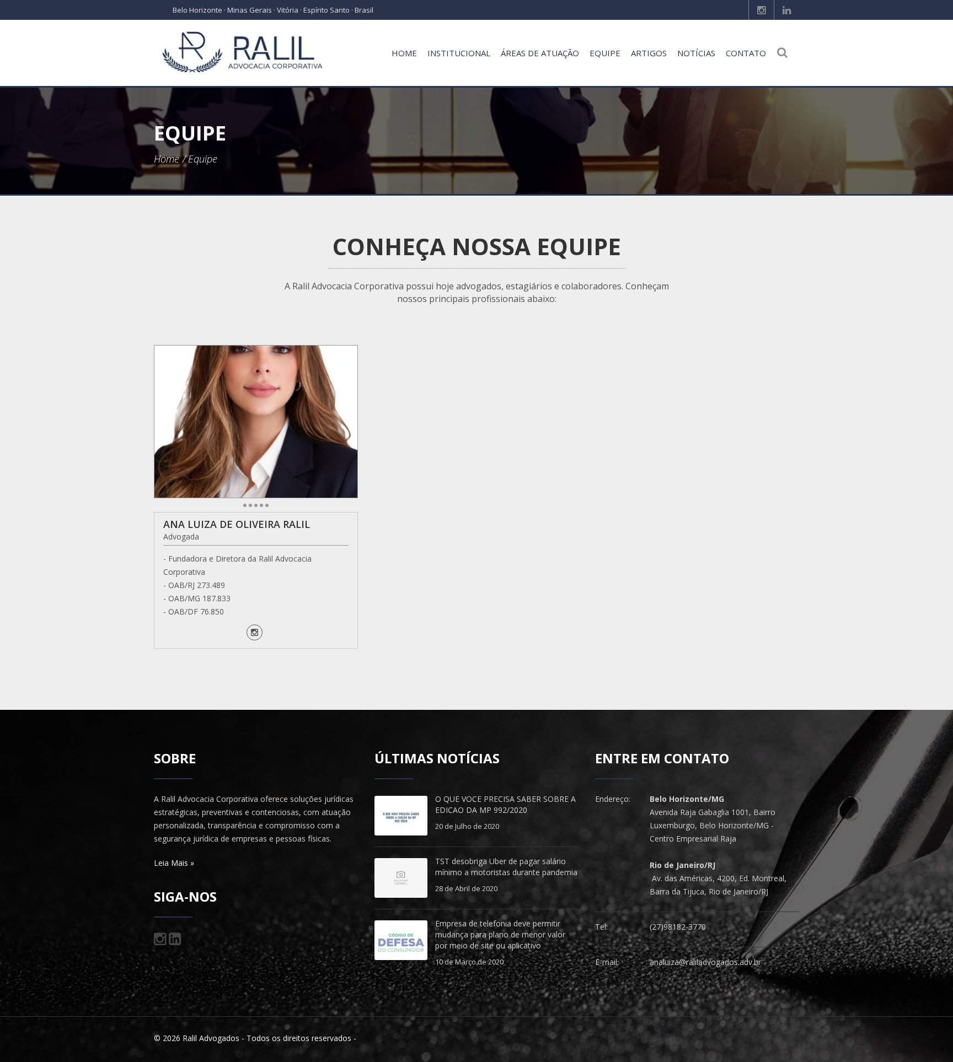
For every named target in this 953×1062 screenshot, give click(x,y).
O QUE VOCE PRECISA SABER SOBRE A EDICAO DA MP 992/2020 (505, 804)
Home (404, 52)
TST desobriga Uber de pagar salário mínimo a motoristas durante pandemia (506, 866)
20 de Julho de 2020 (467, 826)
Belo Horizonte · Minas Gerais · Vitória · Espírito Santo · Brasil (273, 10)
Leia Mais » (174, 863)
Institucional (458, 52)
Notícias (696, 52)
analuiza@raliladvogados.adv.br (705, 962)
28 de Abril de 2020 (466, 888)
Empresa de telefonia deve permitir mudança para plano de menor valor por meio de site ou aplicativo (500, 934)
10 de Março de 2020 (469, 962)
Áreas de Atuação (540, 52)
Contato (746, 52)
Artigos (649, 52)
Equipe (605, 52)
